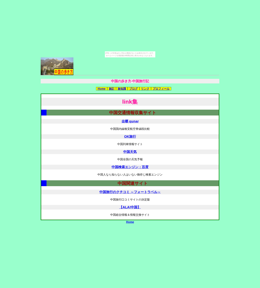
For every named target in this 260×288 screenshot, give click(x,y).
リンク (145, 88)
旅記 (111, 88)
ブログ (133, 88)
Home (102, 88)
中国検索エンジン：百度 (130, 167)
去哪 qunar (130, 121)
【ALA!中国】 (130, 207)
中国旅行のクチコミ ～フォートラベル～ (130, 192)
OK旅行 (130, 136)
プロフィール (161, 88)
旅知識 (122, 88)
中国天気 (130, 152)
